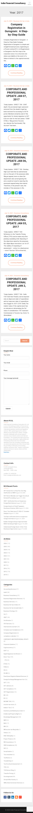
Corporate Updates (9, 644)
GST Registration (9, 692)
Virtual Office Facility (10, 779)
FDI (4, 670)
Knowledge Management (11, 717)
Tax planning (7, 761)
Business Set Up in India (11, 605)
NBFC (5, 720)
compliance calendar (10, 636)
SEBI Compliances (9, 745)
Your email (7, 362)
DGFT (5, 650)
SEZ (5, 748)
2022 (5, 556)
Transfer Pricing (8, 773)
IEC (5, 698)
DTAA (5, 664)
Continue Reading (16, 73)
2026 (5, 543)
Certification (7, 620)
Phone (5, 370)
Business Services (9, 601)
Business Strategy (9, 611)
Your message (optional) (11, 378)
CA (4, 614)
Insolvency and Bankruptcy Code (13, 711)
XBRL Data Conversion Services (13, 783)
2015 (5, 571)
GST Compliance (8, 689)
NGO (5, 723)
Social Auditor (8, 751)
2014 (5, 574)
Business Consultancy (10, 595)
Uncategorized (8, 776)
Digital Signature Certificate (12, 654)
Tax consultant (8, 754)
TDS (5, 767)
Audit (5, 592)
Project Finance (8, 739)
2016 (5, 568)
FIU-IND (6, 673)
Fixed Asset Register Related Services (15, 676)
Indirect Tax (7, 707)
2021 (5, 559)
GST (5, 682)
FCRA (5, 667)
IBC (5, 695)
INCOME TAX (7, 701)
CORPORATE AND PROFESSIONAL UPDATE (16, 639)
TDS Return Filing (9, 770)
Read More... (7, 452)
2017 (5, 565)
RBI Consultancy (8, 742)
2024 (5, 549)
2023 (5, 553)
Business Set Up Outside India (12, 608)
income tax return (9, 704)
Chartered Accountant (10, 626)
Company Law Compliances (12, 630)
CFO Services (7, 623)
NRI (5, 726)
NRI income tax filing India (11, 729)
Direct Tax (7, 657)
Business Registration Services (13, 598)
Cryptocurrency (8, 647)
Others (6, 732)
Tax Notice (7, 757)
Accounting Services (10, 589)
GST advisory (7, 686)
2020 (5, 562)
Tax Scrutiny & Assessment (12, 764)
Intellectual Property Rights (12, 714)
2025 (5, 546)
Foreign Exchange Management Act (14, 679)
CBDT (5, 617)
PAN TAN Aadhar (8, 736)
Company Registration (10, 633)
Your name (7, 355)
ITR (6, 660)
